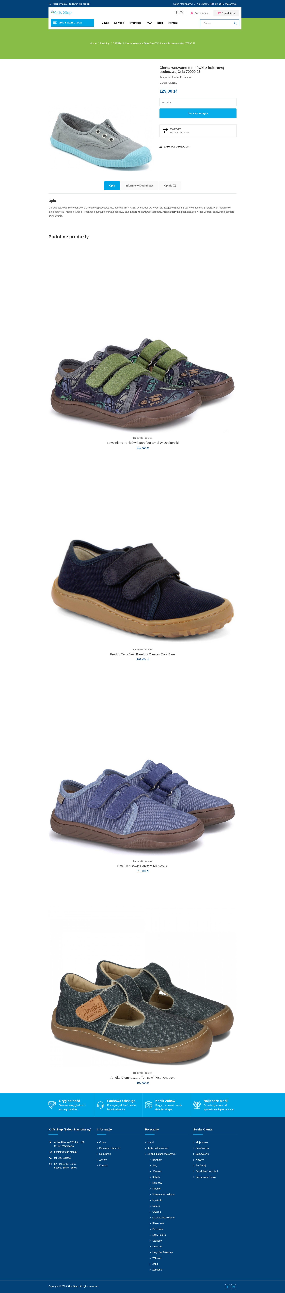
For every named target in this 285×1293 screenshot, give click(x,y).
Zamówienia (202, 1148)
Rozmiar (166, 102)
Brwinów (157, 1159)
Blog (160, 22)
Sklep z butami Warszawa (161, 1153)
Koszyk (200, 1159)
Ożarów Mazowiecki (163, 1217)
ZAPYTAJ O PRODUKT (175, 147)
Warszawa (231, 3)
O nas (105, 22)
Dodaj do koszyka (198, 113)
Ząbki (155, 1263)
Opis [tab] (112, 185)
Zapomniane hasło (206, 1177)
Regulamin (105, 1153)
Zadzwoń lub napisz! (79, 3)
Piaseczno (158, 1223)
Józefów (156, 1171)
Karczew (157, 1182)
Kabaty (156, 1177)
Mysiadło (157, 1200)
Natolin (156, 1206)
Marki (150, 1142)
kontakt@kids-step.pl (65, 1151)
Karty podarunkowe (157, 1148)
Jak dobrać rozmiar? (207, 1171)
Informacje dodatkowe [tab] (140, 185)
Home (93, 43)
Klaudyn (156, 1188)
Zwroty (103, 1159)
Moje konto (202, 1142)
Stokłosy (157, 1240)
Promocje (135, 22)
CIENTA (172, 83)
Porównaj (201, 1165)
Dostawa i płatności (109, 1148)
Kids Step (72, 1286)
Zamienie (157, 1269)
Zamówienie (202, 1153)
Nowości (119, 22)
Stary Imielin (159, 1234)
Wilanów (156, 1258)
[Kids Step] (61, 13)
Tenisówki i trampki (181, 77)
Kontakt (172, 22)
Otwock (156, 1211)
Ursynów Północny (162, 1252)
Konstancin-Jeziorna (163, 1194)
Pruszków (157, 1229)
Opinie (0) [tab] (170, 185)
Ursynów (157, 1246)
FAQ (149, 22)
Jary (154, 1165)
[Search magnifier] (235, 23)
